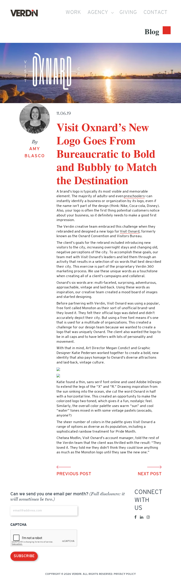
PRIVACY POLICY (125, 574)
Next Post (150, 474)
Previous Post (74, 474)
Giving (128, 12)
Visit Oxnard (130, 231)
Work (73, 12)
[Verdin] (24, 13)
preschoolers (134, 196)
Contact (155, 12)
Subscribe (24, 556)
